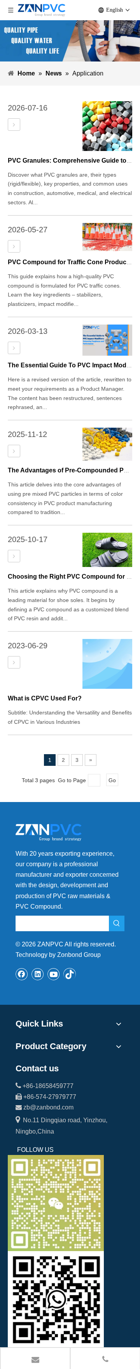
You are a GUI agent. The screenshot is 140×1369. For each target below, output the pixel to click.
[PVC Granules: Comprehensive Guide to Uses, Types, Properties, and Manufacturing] (14, 125)
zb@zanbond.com (48, 1107)
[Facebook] (22, 974)
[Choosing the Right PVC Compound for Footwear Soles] (14, 556)
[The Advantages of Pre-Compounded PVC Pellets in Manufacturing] (14, 451)
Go (112, 780)
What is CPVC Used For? (45, 698)
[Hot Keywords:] (116, 923)
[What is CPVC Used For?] (14, 662)
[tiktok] (69, 974)
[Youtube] (53, 974)
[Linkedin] (38, 974)
